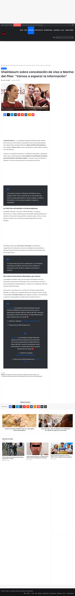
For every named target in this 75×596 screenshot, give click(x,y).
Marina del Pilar (25, 402)
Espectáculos (39, 30)
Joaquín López (5, 80)
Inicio (21, 30)
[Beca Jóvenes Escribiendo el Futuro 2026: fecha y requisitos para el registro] (62, 448)
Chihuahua (57, 30)
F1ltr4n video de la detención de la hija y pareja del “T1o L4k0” (36, 25)
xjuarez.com (36, 374)
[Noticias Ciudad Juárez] (3, 34)
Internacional (48, 30)
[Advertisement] (37, 11)
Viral (25, 30)
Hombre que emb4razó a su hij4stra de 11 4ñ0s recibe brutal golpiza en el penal (37, 457)
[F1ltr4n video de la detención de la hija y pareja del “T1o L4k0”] (13, 449)
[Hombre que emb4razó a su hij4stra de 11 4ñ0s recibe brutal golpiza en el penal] (38, 449)
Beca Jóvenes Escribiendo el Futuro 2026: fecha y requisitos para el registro (61, 456)
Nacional (31, 30)
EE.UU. (62, 30)
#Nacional (10, 308)
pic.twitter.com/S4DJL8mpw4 (30, 321)
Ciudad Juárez (69, 30)
